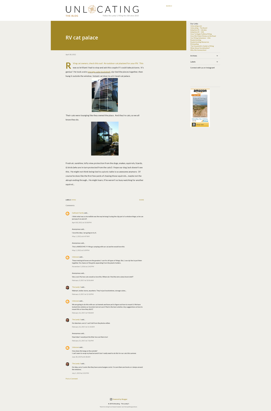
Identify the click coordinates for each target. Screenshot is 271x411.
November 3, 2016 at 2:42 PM (83, 266)
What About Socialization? (200, 48)
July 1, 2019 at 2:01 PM (80, 373)
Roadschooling (195, 40)
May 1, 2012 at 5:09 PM (80, 250)
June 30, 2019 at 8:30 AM (81, 357)
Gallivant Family (78, 213)
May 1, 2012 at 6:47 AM (81, 236)
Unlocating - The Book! (198, 28)
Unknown (75, 257)
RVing (73, 200)
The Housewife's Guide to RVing (202, 46)
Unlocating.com (196, 26)
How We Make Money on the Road (203, 36)
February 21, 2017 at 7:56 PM (83, 341)
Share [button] (141, 200)
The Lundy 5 (76, 287)
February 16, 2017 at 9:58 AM (83, 313)
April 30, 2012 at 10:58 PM (82, 222)
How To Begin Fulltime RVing (201, 34)
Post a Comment (72, 379)
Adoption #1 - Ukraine (198, 30)
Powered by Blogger (119, 399)
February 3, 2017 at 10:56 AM (83, 280)
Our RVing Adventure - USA (200, 38)
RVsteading (194, 44)
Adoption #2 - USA (197, 32)
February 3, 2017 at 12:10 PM (83, 294)
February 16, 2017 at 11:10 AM (83, 327)
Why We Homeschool (198, 50)
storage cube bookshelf (99, 71)
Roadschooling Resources (199, 42)
